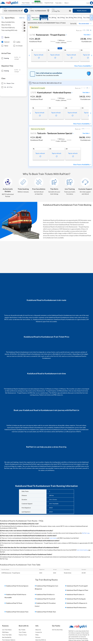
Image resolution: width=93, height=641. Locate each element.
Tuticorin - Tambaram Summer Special (51, 133)
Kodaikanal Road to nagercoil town (77, 590)
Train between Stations (8, 640)
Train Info (58, 3)
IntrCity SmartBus (37, 3)
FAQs (37, 635)
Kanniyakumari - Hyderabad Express (50, 92)
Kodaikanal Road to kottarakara (76, 607)
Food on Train (23, 635)
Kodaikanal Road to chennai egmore (17, 586)
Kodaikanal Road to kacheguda (76, 599)
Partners (37, 637)
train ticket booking (82, 550)
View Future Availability (82, 66)
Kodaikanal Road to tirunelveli (45, 599)
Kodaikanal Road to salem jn (75, 594)
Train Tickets (26, 3)
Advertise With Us (40, 640)
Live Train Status (7, 629)
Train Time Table (7, 635)
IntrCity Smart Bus (57, 629)
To (31, 8)
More (66, 3)
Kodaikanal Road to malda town (46, 612)
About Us (38, 629)
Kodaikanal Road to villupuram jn (77, 603)
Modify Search (82, 10)
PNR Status (5, 632)
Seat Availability (6, 637)
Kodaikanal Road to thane (14, 603)
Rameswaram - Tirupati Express (47, 35)
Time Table (87, 34)
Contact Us (38, 632)
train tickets (52, 538)
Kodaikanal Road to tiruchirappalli (77, 586)
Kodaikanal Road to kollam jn (45, 594)
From (5, 8)
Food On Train (49, 3)
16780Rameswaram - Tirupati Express (10, 573)
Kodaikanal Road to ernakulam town (17, 612)
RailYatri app (85, 533)
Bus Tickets (22, 629)
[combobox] (12, 10)
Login (87, 3)
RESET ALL (22, 17)
